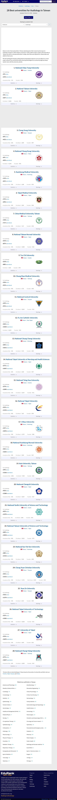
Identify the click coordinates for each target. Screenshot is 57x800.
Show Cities (28, 17)
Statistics (13, 83)
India (45, 786)
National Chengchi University (26, 484)
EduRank (35, 13)
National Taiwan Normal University (26, 234)
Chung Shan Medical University (26, 276)
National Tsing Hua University (26, 380)
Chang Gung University (26, 130)
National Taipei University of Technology (26, 609)
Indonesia (46, 784)
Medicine (21, 6)
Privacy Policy (52, 799)
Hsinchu (5, 673)
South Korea (47, 775)
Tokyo (31, 781)
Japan (45, 779)
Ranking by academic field (26, 21)
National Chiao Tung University (26, 68)
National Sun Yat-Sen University (26, 547)
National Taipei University (26, 401)
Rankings (38, 83)
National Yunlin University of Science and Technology (26, 505)
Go (49, 24)
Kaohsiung (32, 786)
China (45, 777)
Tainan (18, 673)
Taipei (8, 673)
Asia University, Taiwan (26, 463)
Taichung (32, 784)
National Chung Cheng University (26, 339)
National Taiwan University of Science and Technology (26, 526)
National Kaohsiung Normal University (26, 443)
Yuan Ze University (26, 588)
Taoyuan (12, 673)
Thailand (46, 781)
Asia (32, 6)
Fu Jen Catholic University (26, 318)
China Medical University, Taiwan (26, 214)
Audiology (27, 6)
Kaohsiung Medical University (26, 172)
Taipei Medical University (26, 193)
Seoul (31, 777)
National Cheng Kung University (26, 151)
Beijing (31, 779)
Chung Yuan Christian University (26, 568)
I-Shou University (26, 422)
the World (9, 77)
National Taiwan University (26, 89)
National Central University (26, 297)
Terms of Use (44, 799)
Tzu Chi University (26, 255)
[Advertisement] (13, 39)
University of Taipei (26, 630)
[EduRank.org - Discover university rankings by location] (4, 1)
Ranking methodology (7, 795)
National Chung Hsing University (26, 651)
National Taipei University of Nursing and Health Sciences (26, 359)
